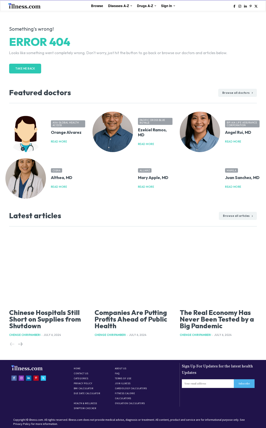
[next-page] (20, 344)
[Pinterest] (250, 6)
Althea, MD (61, 177)
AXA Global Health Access (66, 124)
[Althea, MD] (25, 178)
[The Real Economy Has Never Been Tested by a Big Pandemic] (218, 269)
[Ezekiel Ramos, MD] (112, 132)
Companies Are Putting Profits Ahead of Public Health (131, 319)
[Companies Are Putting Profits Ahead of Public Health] (133, 269)
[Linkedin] (245, 6)
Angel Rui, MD (238, 132)
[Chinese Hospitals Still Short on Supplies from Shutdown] (47, 269)
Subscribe (244, 383)
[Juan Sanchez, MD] (200, 178)
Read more (59, 141)
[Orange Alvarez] (25, 132)
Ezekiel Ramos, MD (152, 132)
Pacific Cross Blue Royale (152, 121)
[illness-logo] (25, 5)
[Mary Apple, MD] (112, 178)
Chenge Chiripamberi (25, 335)
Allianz (145, 170)
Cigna (57, 170)
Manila (231, 170)
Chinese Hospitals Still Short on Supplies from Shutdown (45, 319)
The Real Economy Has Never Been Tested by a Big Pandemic (217, 319)
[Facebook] (234, 6)
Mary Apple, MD (153, 177)
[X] (256, 6)
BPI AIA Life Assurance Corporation (242, 124)
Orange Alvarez (66, 132)
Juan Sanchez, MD (242, 177)
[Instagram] (239, 6)
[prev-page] (12, 344)
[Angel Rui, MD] (200, 132)
